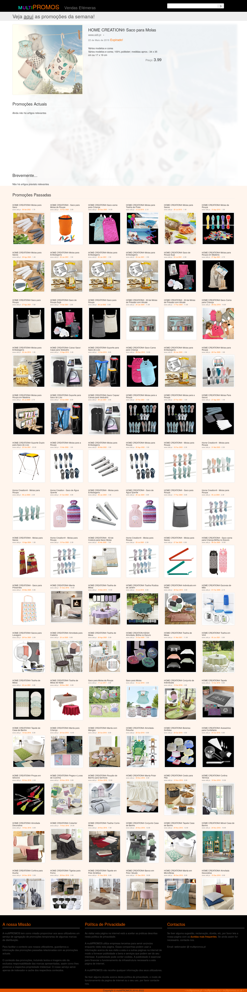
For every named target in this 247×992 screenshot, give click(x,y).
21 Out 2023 (64, 495)
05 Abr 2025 (102, 542)
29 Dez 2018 (216, 305)
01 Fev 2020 (216, 590)
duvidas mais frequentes (204, 936)
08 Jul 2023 (26, 495)
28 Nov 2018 (64, 875)
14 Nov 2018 (26, 828)
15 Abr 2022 (64, 447)
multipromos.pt (194, 990)
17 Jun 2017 (102, 683)
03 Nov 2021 (64, 685)
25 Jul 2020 (26, 400)
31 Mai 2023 (216, 447)
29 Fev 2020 (216, 352)
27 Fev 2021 (140, 400)
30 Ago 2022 (140, 447)
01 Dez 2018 (64, 588)
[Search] (220, 5)
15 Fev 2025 (64, 209)
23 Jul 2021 (178, 257)
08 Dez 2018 (178, 875)
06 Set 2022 (26, 209)
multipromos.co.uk (232, 990)
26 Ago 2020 (26, 257)
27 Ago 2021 (216, 257)
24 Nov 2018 (102, 828)
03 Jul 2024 (216, 495)
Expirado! (116, 39)
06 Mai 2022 (102, 447)
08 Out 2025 (216, 542)
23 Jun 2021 (26, 685)
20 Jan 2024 (140, 495)
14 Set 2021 (64, 305)
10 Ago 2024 (26, 542)
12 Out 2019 (102, 352)
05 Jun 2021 (216, 637)
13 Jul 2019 (140, 209)
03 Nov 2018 (26, 780)
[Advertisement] (199, 47)
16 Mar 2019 (102, 590)
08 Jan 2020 (178, 352)
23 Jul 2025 (140, 542)
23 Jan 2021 (140, 257)
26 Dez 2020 (102, 209)
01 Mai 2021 (178, 637)
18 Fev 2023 (178, 447)
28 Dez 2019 (140, 352)
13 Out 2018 (178, 685)
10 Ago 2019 (216, 209)
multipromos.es (212, 990)
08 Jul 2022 (102, 305)
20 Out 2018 (64, 733)
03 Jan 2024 (102, 495)
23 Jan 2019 (26, 352)
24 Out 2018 (178, 733)
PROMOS (46, 6)
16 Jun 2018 (140, 683)
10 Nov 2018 (178, 780)
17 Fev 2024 (178, 305)
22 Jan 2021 (64, 257)
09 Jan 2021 (102, 400)
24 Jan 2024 (140, 305)
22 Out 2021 (26, 447)
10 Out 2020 (64, 400)
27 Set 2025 (178, 542)
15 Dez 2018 (216, 875)
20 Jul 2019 (178, 209)
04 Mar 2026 (26, 590)
